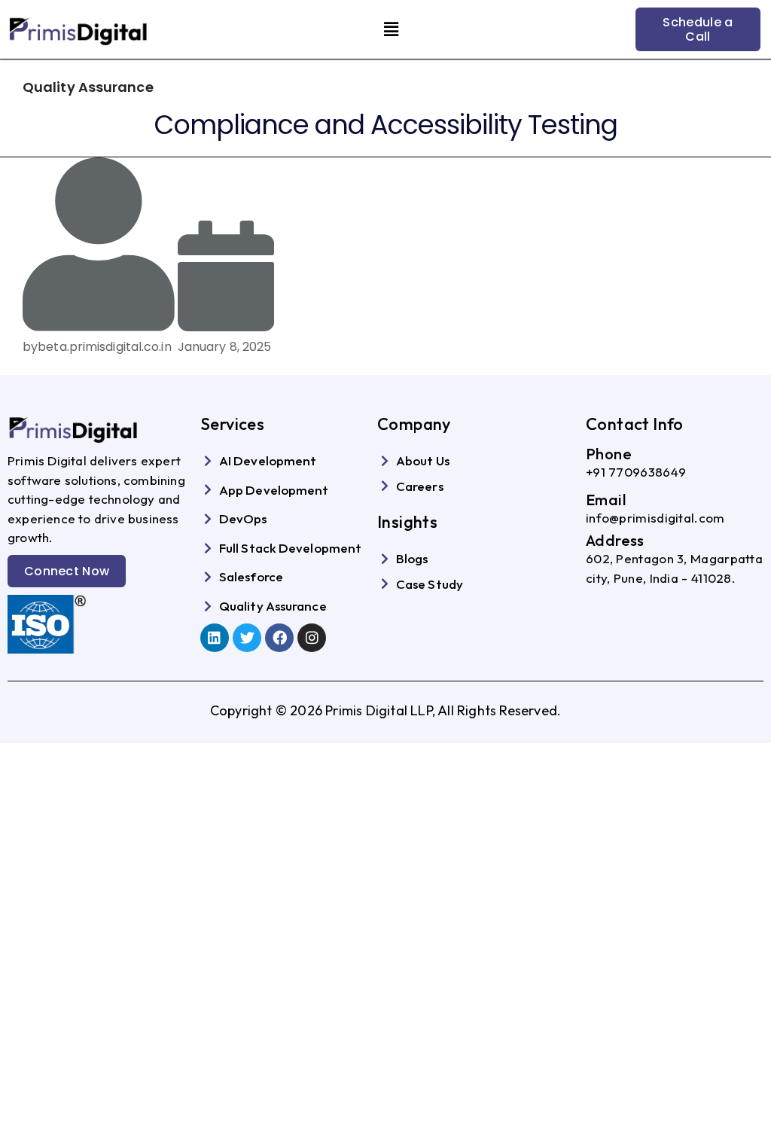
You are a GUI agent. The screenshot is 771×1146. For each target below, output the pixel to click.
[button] (391, 29)
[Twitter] (247, 637)
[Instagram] (311, 637)
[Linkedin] (214, 637)
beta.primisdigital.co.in (104, 346)
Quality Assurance (88, 87)
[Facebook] (279, 637)
